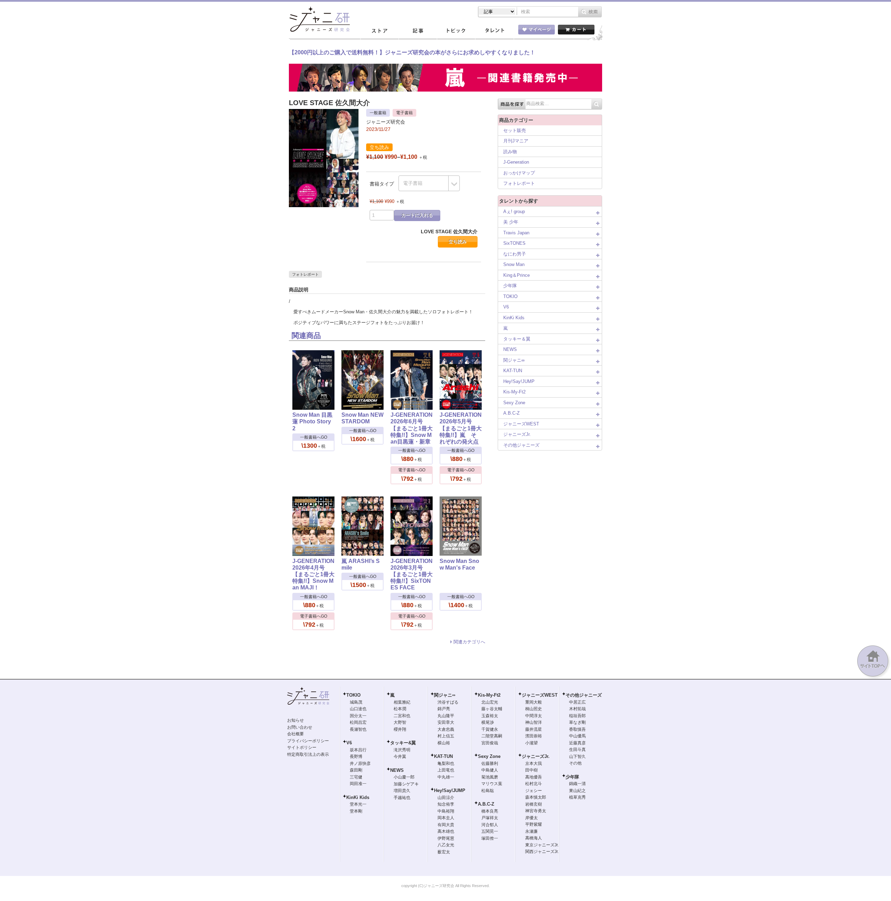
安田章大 (445, 722)
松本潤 (400, 708)
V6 (506, 307)
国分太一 (358, 715)
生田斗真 (577, 749)
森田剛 (356, 770)
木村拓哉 (577, 708)
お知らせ (295, 720)
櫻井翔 (400, 729)
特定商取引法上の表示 (308, 754)
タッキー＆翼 (516, 339)
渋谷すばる (447, 702)
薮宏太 (443, 851)
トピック (456, 31)
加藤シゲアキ (406, 784)
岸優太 (531, 817)
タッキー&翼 (403, 742)
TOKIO (510, 296)
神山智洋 (533, 722)
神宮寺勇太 (535, 810)
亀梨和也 (445, 763)
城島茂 (356, 702)
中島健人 (489, 770)
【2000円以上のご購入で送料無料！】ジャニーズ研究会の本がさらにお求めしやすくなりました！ (412, 52)
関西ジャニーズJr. (542, 851)
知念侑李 (445, 804)
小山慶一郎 (404, 777)
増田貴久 (402, 790)
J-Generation (516, 162)
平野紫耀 (533, 824)
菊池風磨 (489, 777)
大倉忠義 (445, 729)
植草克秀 (577, 797)
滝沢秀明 (402, 749)
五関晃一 (489, 831)
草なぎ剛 (577, 722)
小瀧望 (531, 743)
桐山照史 (533, 708)
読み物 (510, 151)
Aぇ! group (514, 211)
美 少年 (510, 222)
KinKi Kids (514, 317)
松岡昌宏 (358, 722)
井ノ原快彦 (360, 763)
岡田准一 (358, 783)
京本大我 (533, 763)
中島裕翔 (445, 811)
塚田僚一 (489, 838)
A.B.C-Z (511, 413)
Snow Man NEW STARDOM (362, 418)
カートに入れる (417, 215)
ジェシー (533, 790)
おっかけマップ (519, 172)
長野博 (356, 756)
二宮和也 (402, 715)
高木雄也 (445, 831)
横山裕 (443, 743)
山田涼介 (445, 797)
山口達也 (358, 708)
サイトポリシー (301, 747)
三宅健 (356, 777)
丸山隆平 (445, 715)
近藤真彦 (577, 743)
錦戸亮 (443, 708)
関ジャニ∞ (514, 360)
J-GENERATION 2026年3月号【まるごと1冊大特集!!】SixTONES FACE (412, 574)
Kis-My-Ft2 (514, 391)
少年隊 (510, 285)
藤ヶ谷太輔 (491, 708)
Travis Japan (516, 232)
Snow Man (514, 264)
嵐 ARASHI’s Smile (360, 564)
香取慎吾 (577, 729)
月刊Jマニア (515, 140)
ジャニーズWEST (521, 423)
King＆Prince (516, 275)
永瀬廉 (531, 831)
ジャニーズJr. (517, 434)
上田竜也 (445, 770)
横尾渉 (487, 722)
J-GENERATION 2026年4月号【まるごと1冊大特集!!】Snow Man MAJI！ (313, 574)
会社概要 (295, 733)
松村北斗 (533, 783)
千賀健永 (489, 729)
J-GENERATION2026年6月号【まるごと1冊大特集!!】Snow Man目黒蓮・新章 (412, 428)
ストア (379, 31)
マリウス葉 (491, 783)
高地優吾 (533, 777)
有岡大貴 (445, 824)
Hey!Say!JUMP (519, 381)
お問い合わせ (299, 727)
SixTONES (514, 243)
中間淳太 (533, 715)
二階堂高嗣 (491, 736)
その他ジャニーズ (521, 445)
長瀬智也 (358, 729)
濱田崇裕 (533, 736)
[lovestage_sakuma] (323, 112)
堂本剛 (356, 811)
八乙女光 (445, 845)
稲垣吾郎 (577, 715)
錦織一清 (577, 783)
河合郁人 (489, 824)
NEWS (510, 349)
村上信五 (445, 736)
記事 (418, 31)
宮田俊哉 (489, 743)
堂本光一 (358, 804)
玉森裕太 (489, 715)
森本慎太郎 (535, 797)
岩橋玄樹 (533, 804)
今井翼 (400, 756)
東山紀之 (577, 790)
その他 (575, 763)
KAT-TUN (512, 370)
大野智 (400, 722)
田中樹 (531, 770)
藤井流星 (533, 729)
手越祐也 (402, 797)
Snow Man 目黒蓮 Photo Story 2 (312, 421)
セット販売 (514, 130)
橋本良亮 (489, 811)
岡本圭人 (445, 817)
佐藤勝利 (489, 763)
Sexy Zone (514, 402)
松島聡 (487, 790)
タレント (494, 31)
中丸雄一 (445, 777)
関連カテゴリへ (469, 641)
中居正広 (577, 702)
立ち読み (458, 241)
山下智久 (577, 756)
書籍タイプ (382, 184)
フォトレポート (305, 274)
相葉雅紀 (402, 702)
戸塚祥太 (489, 817)
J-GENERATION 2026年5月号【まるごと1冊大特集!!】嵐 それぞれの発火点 (461, 428)
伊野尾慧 (445, 838)
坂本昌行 (358, 749)
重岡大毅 (533, 702)
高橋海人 (533, 838)
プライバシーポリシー (308, 740)
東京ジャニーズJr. (542, 845)
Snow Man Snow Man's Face (459, 564)
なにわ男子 (514, 254)
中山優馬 (577, 736)
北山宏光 (489, 702)
